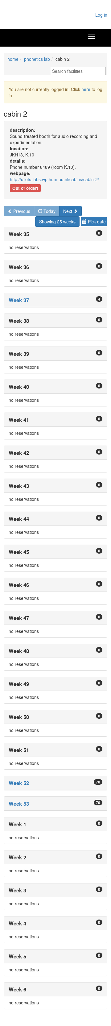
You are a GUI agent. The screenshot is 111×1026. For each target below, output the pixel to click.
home (12, 59)
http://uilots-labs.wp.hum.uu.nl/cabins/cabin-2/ (54, 179)
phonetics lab (37, 59)
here (85, 89)
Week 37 (19, 300)
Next (68, 211)
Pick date (96, 221)
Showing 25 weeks (57, 221)
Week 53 (19, 803)
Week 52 (19, 783)
